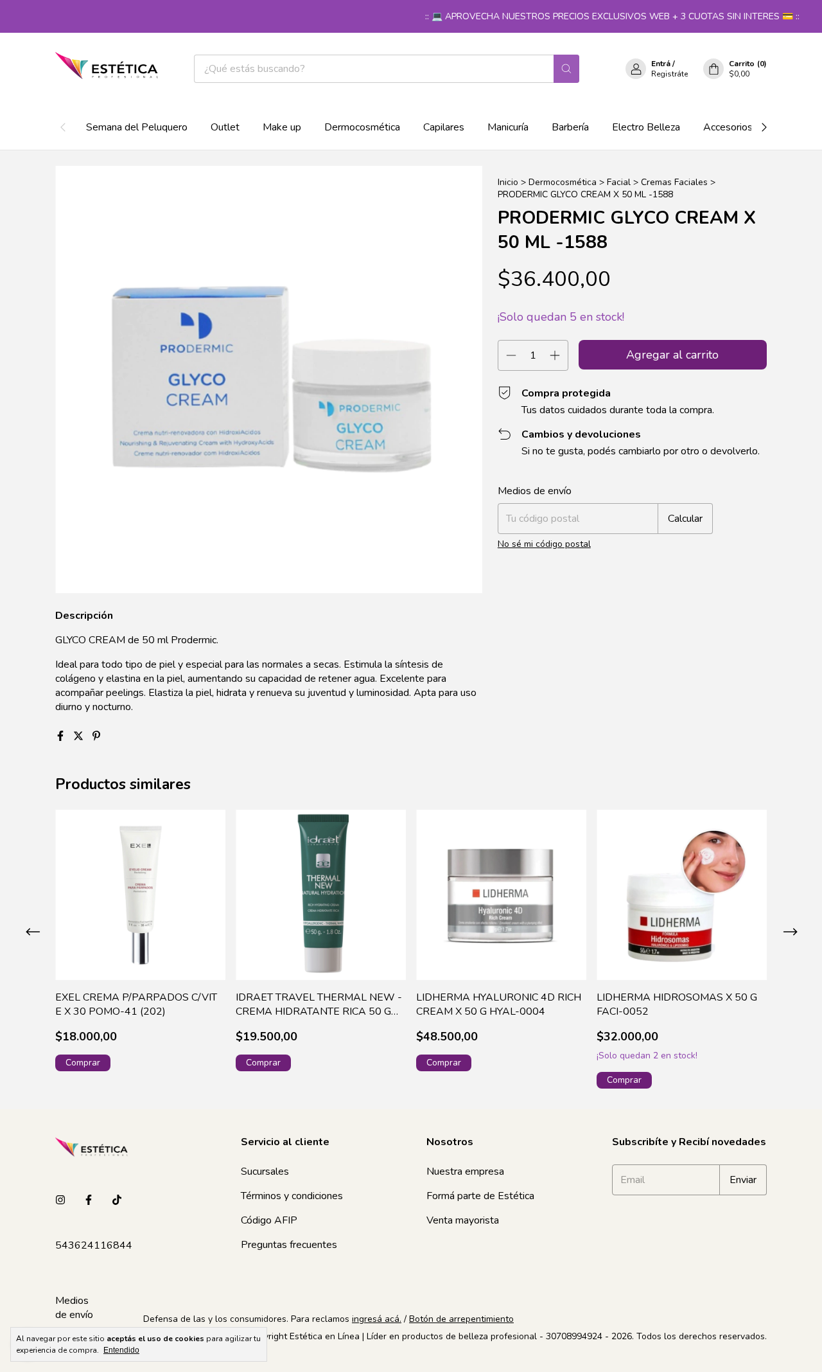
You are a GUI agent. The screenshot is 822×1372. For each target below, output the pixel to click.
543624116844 (93, 1245)
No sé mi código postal (544, 544)
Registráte (669, 74)
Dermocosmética (362, 127)
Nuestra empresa (465, 1171)
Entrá (660, 63)
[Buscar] (566, 69)
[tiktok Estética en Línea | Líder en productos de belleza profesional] (117, 1200)
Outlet (225, 127)
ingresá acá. (376, 1319)
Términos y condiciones (292, 1196)
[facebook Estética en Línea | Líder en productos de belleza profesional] (88, 1200)
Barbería (570, 127)
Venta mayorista (462, 1220)
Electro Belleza (646, 127)
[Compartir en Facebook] (61, 736)
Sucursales (265, 1171)
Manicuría (508, 127)
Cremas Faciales (674, 182)
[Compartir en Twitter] (79, 736)
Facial (619, 182)
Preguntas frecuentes (289, 1245)
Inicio (508, 182)
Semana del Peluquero (137, 127)
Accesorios (728, 127)
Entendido (121, 1350)
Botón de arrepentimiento (461, 1319)
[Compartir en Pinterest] (96, 736)
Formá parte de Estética (480, 1196)
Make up (282, 127)
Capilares (443, 127)
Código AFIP (269, 1220)
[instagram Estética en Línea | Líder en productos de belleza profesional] (60, 1200)
